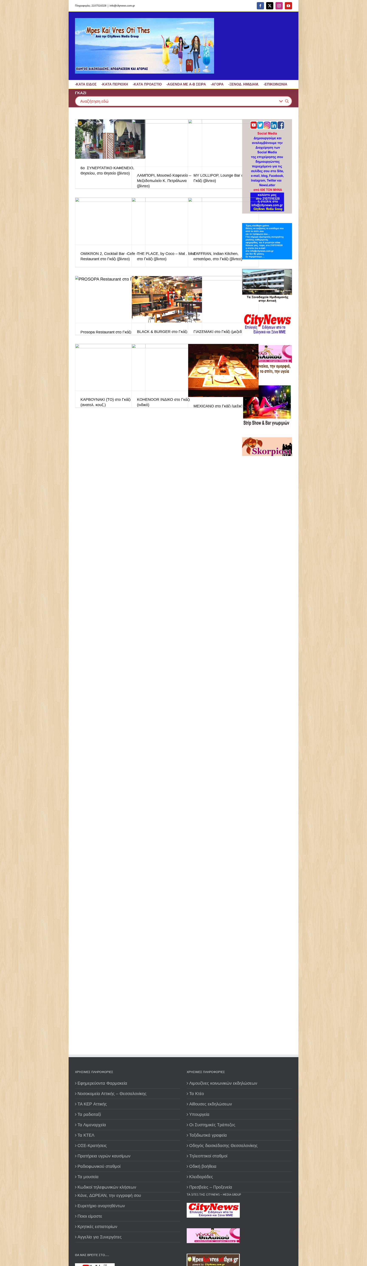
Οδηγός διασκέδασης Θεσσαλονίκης (223, 1145)
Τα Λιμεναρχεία (92, 1124)
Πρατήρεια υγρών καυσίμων (104, 1156)
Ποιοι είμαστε (90, 1216)
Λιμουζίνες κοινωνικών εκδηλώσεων (223, 1083)
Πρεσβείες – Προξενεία (210, 1187)
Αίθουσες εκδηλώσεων (210, 1104)
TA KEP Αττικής (92, 1104)
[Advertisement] (268, 605)
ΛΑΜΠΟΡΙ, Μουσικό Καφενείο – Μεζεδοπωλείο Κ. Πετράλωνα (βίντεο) (164, 180)
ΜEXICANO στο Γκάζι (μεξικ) (218, 406)
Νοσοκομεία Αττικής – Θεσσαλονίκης (112, 1093)
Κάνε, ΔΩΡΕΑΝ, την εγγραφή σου (109, 1195)
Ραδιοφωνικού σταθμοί (99, 1166)
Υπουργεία (199, 1114)
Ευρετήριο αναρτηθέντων (101, 1205)
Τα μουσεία (88, 1176)
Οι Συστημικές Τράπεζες (212, 1124)
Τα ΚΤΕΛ (86, 1135)
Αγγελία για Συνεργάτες (100, 1237)
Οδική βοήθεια (202, 1166)
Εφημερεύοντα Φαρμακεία (102, 1083)
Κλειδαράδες (201, 1176)
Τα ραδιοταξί (89, 1114)
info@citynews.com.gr (122, 5)
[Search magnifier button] (287, 101)
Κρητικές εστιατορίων (97, 1226)
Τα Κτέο (196, 1093)
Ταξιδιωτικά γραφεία (208, 1135)
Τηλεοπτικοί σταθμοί (208, 1156)
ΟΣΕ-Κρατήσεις (92, 1145)
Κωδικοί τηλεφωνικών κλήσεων (107, 1187)
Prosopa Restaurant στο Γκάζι (105, 332)
